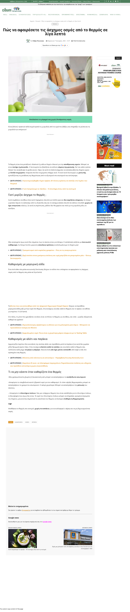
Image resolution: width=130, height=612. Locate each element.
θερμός (34, 422)
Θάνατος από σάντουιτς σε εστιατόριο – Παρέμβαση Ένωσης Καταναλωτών (53, 358)
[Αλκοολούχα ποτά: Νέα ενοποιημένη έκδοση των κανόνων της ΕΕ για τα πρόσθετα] (109, 207)
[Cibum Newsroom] (28, 41)
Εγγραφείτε (26, 510)
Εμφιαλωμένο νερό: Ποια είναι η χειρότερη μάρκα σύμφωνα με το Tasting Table (54, 333)
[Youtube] (115, 1)
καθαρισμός (19, 422)
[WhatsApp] (37, 432)
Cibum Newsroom (38, 41)
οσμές (27, 422)
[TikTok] (113, 1)
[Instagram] (108, 1)
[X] (29, 432)
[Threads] (118, 1)
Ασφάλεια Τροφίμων (104, 215)
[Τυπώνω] (55, 432)
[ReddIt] (46, 432)
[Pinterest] (33, 432)
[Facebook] (106, 1)
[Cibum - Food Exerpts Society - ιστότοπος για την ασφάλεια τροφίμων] (11, 9)
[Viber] (59, 432)
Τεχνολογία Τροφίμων (104, 184)
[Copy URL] (64, 432)
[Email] (50, 432)
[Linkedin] (111, 1)
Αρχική (32, 21)
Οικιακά (37, 21)
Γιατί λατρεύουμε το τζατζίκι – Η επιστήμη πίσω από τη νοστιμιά (49, 189)
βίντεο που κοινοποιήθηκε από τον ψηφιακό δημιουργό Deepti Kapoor (39, 306)
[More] (68, 432)
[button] (125, 14)
